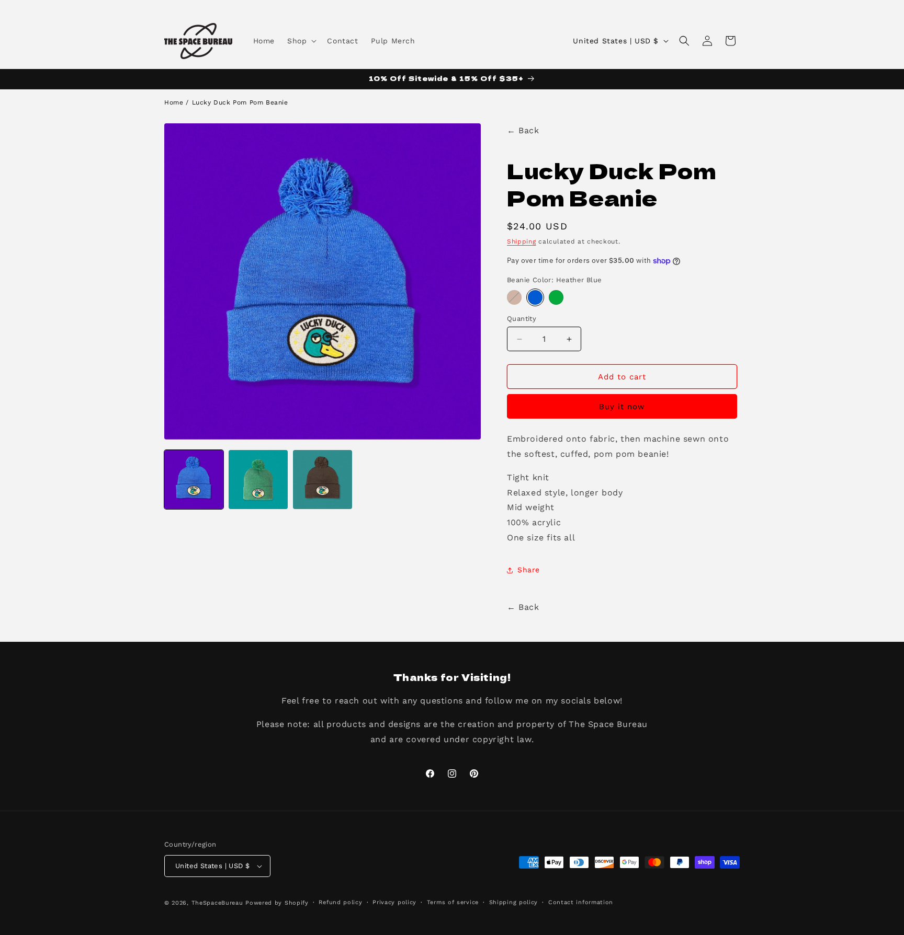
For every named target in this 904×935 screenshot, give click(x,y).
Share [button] (528, 569)
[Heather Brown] (514, 297)
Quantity (521, 318)
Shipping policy (513, 902)
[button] (301, 41)
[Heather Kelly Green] (556, 297)
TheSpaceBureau (217, 902)
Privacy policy (394, 902)
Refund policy (340, 902)
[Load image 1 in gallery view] (193, 479)
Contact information (580, 902)
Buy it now (622, 406)
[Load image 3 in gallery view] (322, 479)
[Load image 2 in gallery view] (258, 479)
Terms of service (453, 902)
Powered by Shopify (277, 902)
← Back (523, 130)
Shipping (521, 241)
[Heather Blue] (535, 297)
